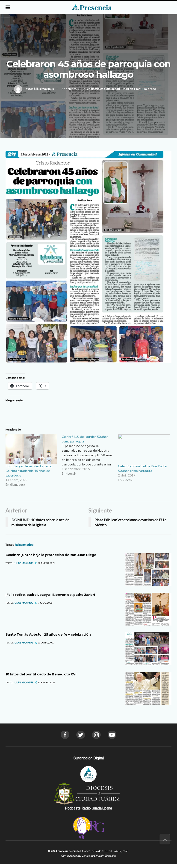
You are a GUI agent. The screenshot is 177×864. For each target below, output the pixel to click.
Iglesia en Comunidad (105, 89)
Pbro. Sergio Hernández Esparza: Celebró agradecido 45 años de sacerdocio (29, 470)
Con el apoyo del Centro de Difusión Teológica (88, 855)
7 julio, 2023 (45, 602)
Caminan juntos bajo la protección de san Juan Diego (51, 555)
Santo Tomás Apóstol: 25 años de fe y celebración (48, 634)
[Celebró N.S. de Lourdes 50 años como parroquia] (90, 455)
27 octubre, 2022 (73, 89)
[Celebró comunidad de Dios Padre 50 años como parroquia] (144, 449)
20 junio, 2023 (46, 642)
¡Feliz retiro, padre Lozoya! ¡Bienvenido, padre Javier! (50, 595)
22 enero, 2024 (46, 563)
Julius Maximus (43, 89)
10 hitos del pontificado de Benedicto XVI (41, 674)
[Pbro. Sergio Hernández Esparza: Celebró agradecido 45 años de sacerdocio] (31, 449)
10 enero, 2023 (46, 682)
